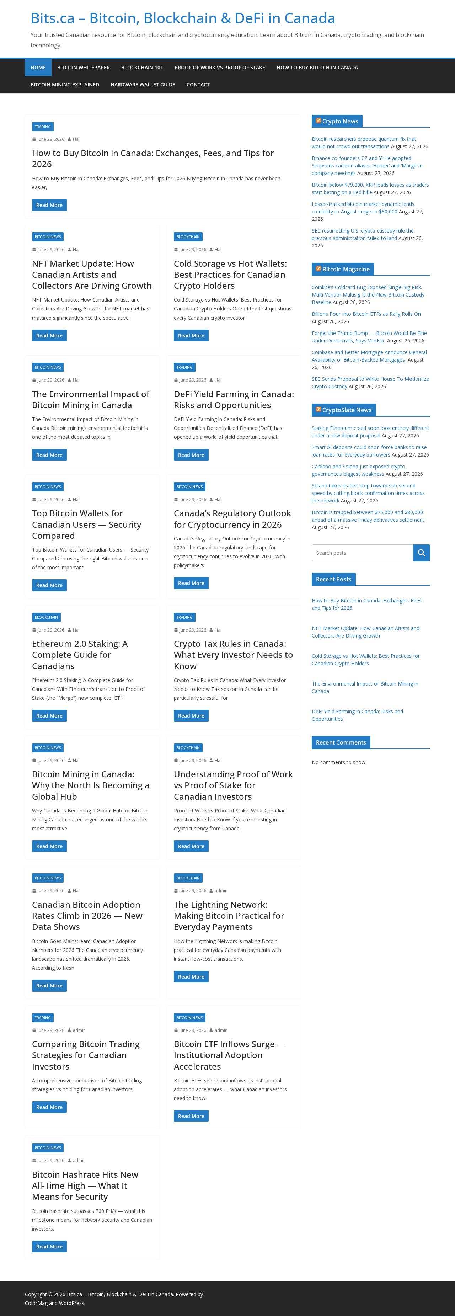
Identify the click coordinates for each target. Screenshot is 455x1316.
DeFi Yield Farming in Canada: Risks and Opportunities (234, 399)
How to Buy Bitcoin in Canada (317, 67)
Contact (198, 84)
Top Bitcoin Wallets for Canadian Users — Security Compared (86, 524)
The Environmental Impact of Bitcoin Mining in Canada (90, 399)
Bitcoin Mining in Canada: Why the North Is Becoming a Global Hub (91, 785)
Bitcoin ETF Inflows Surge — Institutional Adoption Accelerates (229, 1055)
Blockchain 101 (142, 67)
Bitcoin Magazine (346, 269)
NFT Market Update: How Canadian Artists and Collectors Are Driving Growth (92, 274)
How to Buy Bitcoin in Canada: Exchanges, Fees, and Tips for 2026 (153, 158)
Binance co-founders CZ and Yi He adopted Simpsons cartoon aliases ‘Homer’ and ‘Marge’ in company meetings (367, 165)
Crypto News (340, 121)
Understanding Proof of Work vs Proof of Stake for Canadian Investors (233, 785)
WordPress (71, 1303)
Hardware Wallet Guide (143, 84)
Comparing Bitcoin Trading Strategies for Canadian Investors (86, 1055)
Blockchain (188, 236)
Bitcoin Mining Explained (65, 84)
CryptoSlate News (347, 410)
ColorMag (36, 1303)
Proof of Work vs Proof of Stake (220, 67)
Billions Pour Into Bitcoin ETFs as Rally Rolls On (366, 313)
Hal (76, 139)
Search (421, 553)
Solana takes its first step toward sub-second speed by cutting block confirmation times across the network (368, 493)
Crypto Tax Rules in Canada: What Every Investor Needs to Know (233, 654)
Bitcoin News (48, 236)
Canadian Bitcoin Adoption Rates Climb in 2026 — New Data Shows (87, 915)
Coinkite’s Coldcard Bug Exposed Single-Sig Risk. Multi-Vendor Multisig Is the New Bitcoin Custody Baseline (368, 294)
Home (38, 67)
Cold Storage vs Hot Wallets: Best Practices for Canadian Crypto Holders (230, 274)
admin (221, 891)
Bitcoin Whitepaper (83, 67)
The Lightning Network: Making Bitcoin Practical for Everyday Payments (229, 915)
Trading (43, 126)
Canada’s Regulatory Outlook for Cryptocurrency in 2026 (232, 518)
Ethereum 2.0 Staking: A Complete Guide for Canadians (80, 654)
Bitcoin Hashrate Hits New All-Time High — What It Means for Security (85, 1185)
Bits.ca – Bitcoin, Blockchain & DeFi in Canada (183, 17)
